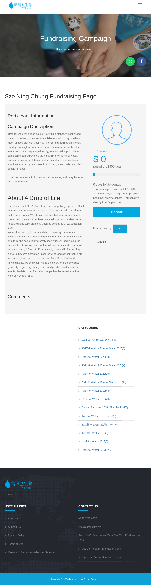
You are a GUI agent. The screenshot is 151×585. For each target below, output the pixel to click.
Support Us (14, 526)
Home (59, 49)
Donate (117, 212)
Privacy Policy (16, 535)
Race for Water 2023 (96, 356)
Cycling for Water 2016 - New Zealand (105, 407)
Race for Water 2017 (97, 449)
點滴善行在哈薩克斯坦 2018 (99, 424)
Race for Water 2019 (96, 390)
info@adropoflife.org (89, 526)
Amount (101, 241)
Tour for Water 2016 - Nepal (99, 416)
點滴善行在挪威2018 (95, 433)
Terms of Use (15, 543)
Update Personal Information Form (101, 548)
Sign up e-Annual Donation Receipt (102, 557)
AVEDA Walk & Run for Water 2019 (104, 382)
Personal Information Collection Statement (32, 552)
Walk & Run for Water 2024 (99, 339)
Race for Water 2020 (96, 373)
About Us (13, 518)
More (10, 494)
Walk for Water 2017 (95, 441)
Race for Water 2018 (96, 399)
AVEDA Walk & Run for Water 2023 (103, 348)
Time (120, 228)
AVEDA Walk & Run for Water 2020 (103, 365)
